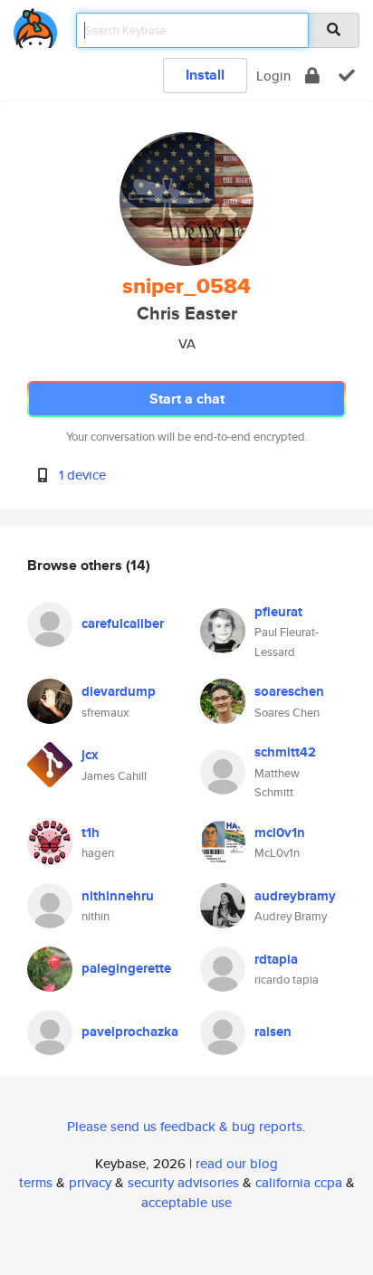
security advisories (183, 1182)
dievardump (118, 691)
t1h (90, 832)
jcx (90, 755)
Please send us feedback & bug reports (184, 1126)
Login (273, 75)
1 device (82, 474)
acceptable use (186, 1202)
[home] (35, 24)
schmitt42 (285, 752)
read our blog (237, 1163)
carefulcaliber (122, 623)
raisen (273, 1032)
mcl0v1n (279, 832)
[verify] (347, 75)
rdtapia (276, 959)
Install (205, 74)
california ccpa (298, 1182)
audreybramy (295, 896)
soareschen (289, 691)
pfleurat (278, 612)
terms (36, 1182)
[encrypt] (312, 75)
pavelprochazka (129, 1032)
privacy (90, 1182)
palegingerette (126, 968)
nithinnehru (117, 896)
